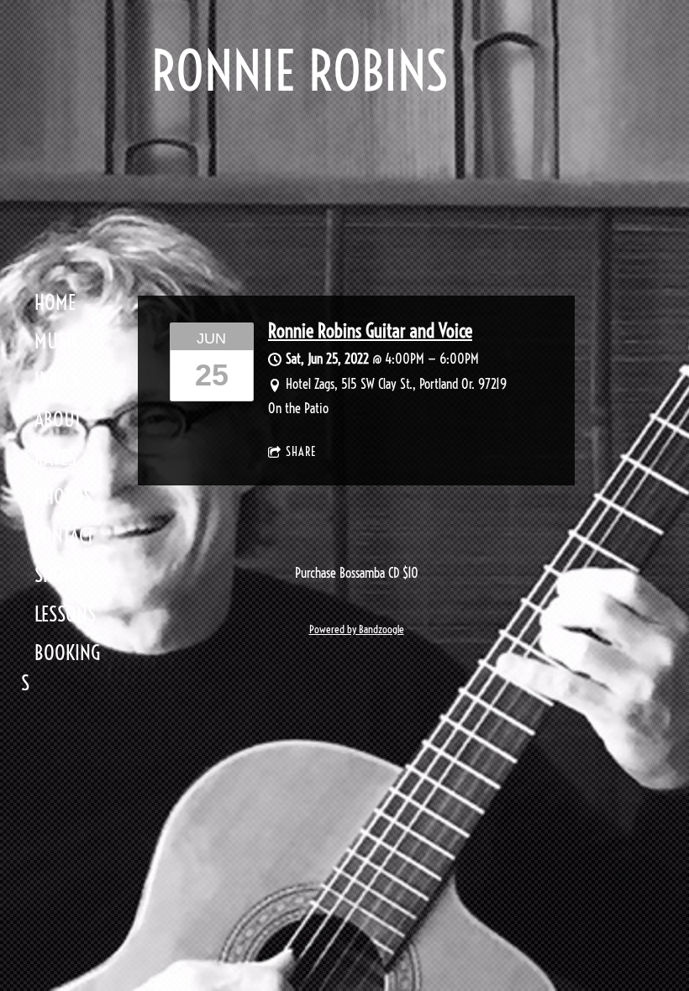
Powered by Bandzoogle (356, 629)
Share (301, 451)
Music (56, 341)
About (58, 419)
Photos (63, 496)
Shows (59, 574)
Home (55, 302)
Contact (64, 535)
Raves (55, 457)
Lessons (65, 614)
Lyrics (56, 379)
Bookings (60, 667)
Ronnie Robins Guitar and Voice (370, 331)
